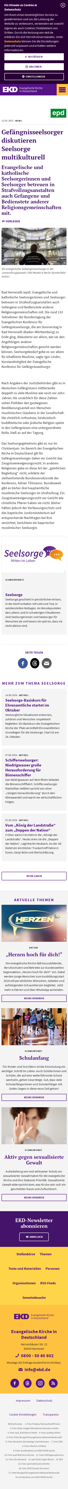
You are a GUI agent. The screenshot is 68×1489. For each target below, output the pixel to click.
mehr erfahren (34, 998)
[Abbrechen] (62, 5)
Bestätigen (35, 56)
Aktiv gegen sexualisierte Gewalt (34, 1160)
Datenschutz (12, 41)
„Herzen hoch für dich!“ (34, 954)
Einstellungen (35, 76)
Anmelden (36, 1236)
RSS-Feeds (48, 1283)
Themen (46, 1254)
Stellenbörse (25, 1254)
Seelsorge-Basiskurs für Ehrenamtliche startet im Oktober (27, 705)
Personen (53, 1268)
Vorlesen (13, 221)
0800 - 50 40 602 (37, 1355)
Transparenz (51, 1414)
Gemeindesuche (34, 1297)
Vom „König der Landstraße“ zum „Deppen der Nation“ (30, 828)
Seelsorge (13, 594)
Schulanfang (34, 1058)
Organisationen (24, 1283)
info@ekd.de (36, 1369)
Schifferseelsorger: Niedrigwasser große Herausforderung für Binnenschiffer (23, 767)
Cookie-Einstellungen (22, 1414)
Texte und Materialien (24, 1268)
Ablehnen (35, 66)
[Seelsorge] (34, 554)
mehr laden (34, 876)
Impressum (23, 1400)
